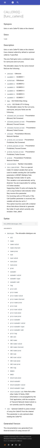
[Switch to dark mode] (13, 2)
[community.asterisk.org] (19, 444)
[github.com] (16, 444)
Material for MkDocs (16, 441)
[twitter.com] (12, 444)
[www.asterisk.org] (5, 444)
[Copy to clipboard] (36, 224)
